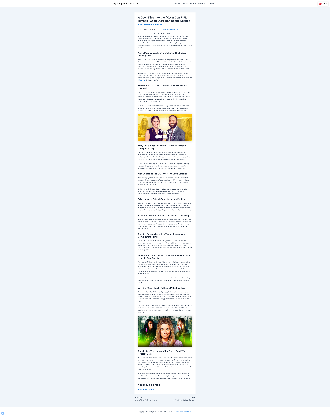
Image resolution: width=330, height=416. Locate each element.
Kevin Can (142, 80)
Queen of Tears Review (146, 389)
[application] (204, 3)
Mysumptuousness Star (170, 29)
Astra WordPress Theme (183, 412)
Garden (185, 3)
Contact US (211, 3)
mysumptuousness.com (126, 3)
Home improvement (196, 3)
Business (177, 3)
